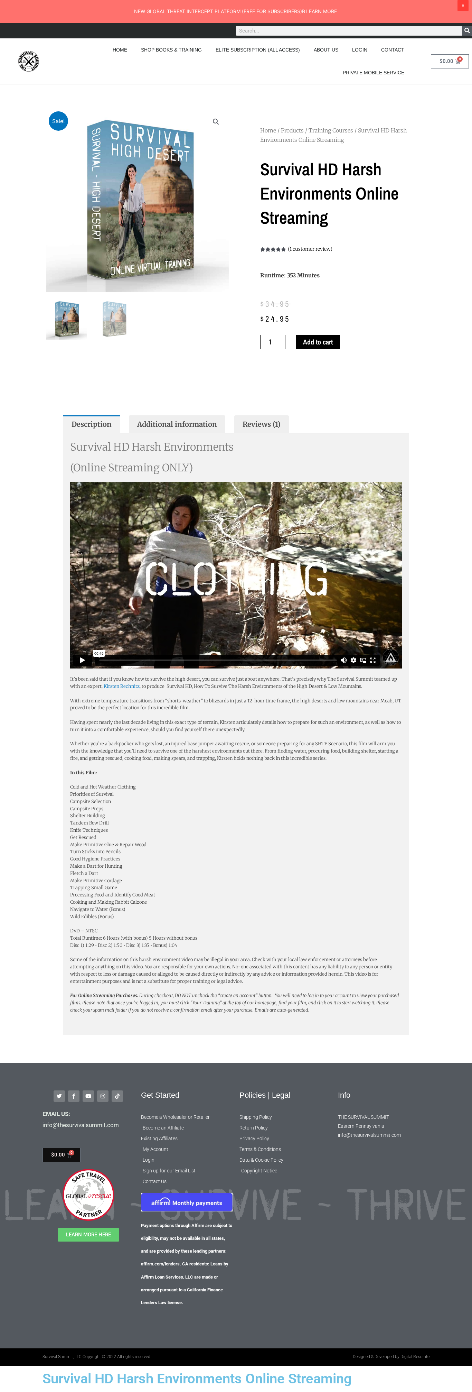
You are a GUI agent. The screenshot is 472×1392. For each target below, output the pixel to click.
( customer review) (310, 249)
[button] (216, 122)
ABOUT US (326, 50)
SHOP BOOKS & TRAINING (171, 50)
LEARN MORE (321, 11)
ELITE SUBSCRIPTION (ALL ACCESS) (258, 50)
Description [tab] (92, 424)
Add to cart (318, 342)
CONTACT (392, 50)
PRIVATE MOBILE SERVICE (373, 72)
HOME (120, 50)
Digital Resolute (414, 1356)
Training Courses (331, 130)
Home (268, 130)
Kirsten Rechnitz (121, 686)
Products (292, 130)
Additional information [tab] (177, 424)
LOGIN (359, 50)
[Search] (467, 31)
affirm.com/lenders (160, 1263)
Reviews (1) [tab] (262, 424)
